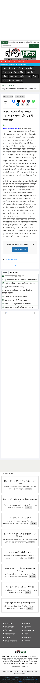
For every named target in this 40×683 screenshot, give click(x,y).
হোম (4, 86)
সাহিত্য (22, 76)
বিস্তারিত (28, 489)
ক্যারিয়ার (7, 637)
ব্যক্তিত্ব (5, 76)
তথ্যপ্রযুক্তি (30, 72)
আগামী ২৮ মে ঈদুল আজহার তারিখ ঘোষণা (17, 304)
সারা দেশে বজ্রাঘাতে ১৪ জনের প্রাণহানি (20, 587)
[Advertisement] (20, 20)
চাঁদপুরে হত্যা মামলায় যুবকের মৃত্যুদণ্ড (15, 296)
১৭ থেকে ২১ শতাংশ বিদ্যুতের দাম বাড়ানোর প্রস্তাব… (20, 569)
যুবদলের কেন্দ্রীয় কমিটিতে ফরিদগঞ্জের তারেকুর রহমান (20, 279)
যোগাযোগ (27, 641)
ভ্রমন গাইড (27, 637)
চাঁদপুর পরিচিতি (4, 65)
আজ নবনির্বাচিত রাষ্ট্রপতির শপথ (14, 276)
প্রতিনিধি (26, 634)
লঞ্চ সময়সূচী (12, 65)
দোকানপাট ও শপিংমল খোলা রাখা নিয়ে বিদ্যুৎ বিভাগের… (20, 535)
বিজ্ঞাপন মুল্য (8, 630)
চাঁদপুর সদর (9, 260)
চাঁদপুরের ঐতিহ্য (19, 72)
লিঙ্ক (29, 76)
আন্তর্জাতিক (29, 68)
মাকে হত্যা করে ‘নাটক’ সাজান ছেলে (15, 300)
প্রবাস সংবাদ (13, 76)
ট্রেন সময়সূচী (27, 627)
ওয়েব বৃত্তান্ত (8, 623)
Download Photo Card (20, 249)
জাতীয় (19, 68)
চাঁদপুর (11, 68)
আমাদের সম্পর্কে (10, 634)
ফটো (19, 65)
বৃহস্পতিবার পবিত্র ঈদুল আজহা (14, 287)
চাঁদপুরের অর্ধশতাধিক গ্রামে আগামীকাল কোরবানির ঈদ (20, 283)
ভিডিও (24, 65)
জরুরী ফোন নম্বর (29, 630)
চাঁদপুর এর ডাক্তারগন (15, 80)
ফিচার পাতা (6, 72)
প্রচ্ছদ (4, 68)
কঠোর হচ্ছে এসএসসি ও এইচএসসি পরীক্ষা (20, 603)
